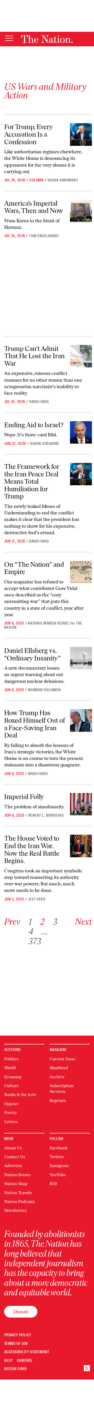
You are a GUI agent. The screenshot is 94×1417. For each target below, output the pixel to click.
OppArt (11, 1103)
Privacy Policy (17, 1335)
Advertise (13, 1165)
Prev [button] (12, 922)
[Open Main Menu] (9, 38)
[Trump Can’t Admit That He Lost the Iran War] (81, 356)
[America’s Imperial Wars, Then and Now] (81, 211)
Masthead (59, 1067)
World (10, 1067)
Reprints (58, 1100)
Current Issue (62, 1058)
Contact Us (14, 1156)
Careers (24, 1360)
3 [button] (55, 922)
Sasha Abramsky (63, 180)
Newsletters (15, 1210)
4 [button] (30, 931)
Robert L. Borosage (46, 815)
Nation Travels (18, 1192)
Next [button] (83, 922)
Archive (57, 1076)
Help (8, 1360)
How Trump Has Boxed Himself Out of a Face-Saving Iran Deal (34, 724)
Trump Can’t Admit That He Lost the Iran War (34, 356)
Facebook (59, 1147)
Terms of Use (16, 1344)
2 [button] (42, 922)
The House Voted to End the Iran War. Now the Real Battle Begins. (31, 849)
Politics (11, 1058)
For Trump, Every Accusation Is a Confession (28, 134)
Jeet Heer (36, 899)
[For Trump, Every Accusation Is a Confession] (81, 134)
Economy (13, 1076)
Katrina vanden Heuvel (48, 623)
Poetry (10, 1112)
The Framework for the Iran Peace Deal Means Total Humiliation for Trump (31, 481)
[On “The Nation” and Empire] (81, 572)
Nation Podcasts (19, 1201)
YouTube (58, 1174)
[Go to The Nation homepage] (47, 39)
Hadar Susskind (44, 443)
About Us (13, 1147)
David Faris (39, 401)
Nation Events (17, 1174)
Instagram (59, 1165)
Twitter (57, 1156)
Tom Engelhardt (44, 235)
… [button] (45, 931)
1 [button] (30, 922)
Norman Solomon (44, 689)
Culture (11, 1085)
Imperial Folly (24, 796)
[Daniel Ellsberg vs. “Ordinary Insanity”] (81, 658)
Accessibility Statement (26, 1352)
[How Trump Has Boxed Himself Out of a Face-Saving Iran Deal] (81, 720)
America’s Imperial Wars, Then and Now (33, 207)
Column (36, 180)
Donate (20, 1311)
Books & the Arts (20, 1094)
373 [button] (34, 941)
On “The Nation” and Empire (34, 568)
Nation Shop (15, 1183)
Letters (11, 1121)
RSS (53, 1183)
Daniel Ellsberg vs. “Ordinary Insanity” (32, 654)
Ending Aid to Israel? (33, 425)
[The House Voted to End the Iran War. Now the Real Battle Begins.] (81, 846)
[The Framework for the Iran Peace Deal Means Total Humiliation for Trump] (81, 474)
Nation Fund (15, 1369)
